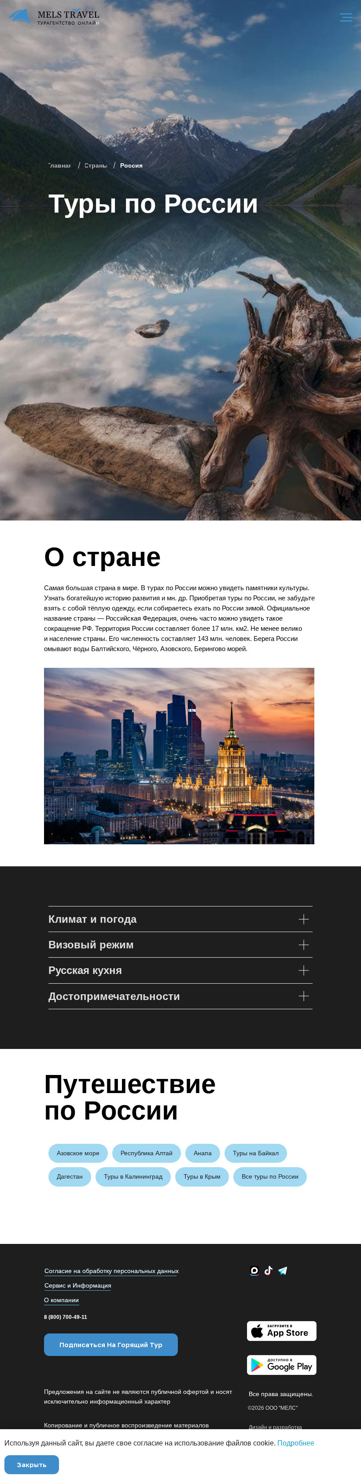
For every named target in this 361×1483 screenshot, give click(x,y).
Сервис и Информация (77, 1285)
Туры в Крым (202, 1176)
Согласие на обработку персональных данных (111, 1270)
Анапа (203, 1153)
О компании (61, 1299)
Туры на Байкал (256, 1153)
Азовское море (78, 1153)
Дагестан (70, 1176)
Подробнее (295, 1443)
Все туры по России (270, 1176)
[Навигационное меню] (346, 17)
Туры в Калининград (133, 1176)
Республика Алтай (147, 1153)
